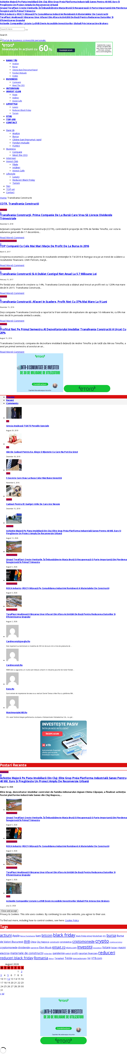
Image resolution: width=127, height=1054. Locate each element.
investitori (97, 948)
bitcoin (47, 935)
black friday (64, 935)
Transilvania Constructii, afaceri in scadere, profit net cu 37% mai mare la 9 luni (53, 301)
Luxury (15, 107)
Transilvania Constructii (24, 203)
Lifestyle (12, 103)
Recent (10, 400)
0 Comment (18, 237)
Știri (9, 116)
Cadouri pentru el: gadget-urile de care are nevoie (33, 504)
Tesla (68, 958)
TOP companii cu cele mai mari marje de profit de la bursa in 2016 (44, 246)
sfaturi (51, 958)
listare (106, 947)
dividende (24, 947)
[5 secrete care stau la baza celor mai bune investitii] (14, 469)
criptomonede (83, 941)
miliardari (48, 953)
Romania (41, 958)
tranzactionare (80, 958)
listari (114, 947)
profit (75, 953)
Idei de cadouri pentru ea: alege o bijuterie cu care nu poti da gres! (42, 451)
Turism (15, 113)
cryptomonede (9, 947)
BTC (104, 936)
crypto (102, 941)
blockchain (97, 936)
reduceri (106, 952)
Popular (10, 396)
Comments (12, 403)
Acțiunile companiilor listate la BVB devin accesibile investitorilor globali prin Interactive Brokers (54, 23)
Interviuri (12, 88)
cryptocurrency (115, 942)
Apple (16, 935)
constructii (54, 942)
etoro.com (71, 947)
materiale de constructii (26, 953)
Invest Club (13, 91)
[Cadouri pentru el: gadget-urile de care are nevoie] (14, 496)
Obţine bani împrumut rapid (24, 69)
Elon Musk (45, 947)
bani (38, 935)
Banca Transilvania (27, 936)
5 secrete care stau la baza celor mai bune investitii (34, 477)
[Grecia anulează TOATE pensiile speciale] (14, 417)
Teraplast (59, 958)
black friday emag (84, 935)
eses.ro (10, 688)
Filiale (14, 94)
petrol (68, 953)
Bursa (15, 66)
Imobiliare (9, 526)
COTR (3, 203)
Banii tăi (11, 60)
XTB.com (96, 958)
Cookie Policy (72, 920)
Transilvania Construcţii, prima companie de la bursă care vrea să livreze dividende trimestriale (56, 216)
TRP (89, 958)
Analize (15, 63)
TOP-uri (11, 119)
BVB (27, 941)
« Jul (2, 993)
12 (8, 978)
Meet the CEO (18, 85)
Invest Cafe (17, 101)
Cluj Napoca (43, 941)
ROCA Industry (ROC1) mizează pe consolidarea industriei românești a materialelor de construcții (54, 14)
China (33, 941)
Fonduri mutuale (19, 73)
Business (12, 78)
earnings (35, 947)
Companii (16, 82)
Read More (6, 237)
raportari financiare (88, 953)
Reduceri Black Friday (21, 110)
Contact (11, 122)
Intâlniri (15, 97)
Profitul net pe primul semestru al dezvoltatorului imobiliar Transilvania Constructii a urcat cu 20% (63, 331)
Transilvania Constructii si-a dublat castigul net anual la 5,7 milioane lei (48, 274)
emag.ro (59, 947)
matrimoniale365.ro (16, 712)
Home (3, 197)
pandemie (59, 953)
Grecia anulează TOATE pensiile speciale (27, 425)
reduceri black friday (16, 957)
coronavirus (66, 941)
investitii (84, 947)
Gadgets (9, 499)
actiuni (6, 935)
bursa (111, 935)
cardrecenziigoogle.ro (18, 641)
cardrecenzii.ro (14, 665)
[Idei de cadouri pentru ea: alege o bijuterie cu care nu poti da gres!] (14, 443)
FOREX (15, 76)
